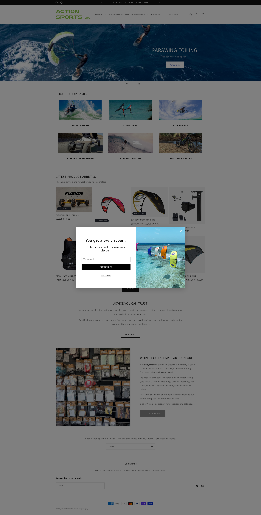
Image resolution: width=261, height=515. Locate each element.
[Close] (180, 232)
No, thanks (106, 275)
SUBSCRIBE (106, 267)
